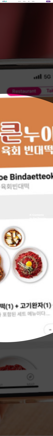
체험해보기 (48, 1)
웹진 (28, 1)
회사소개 (19, 1)
